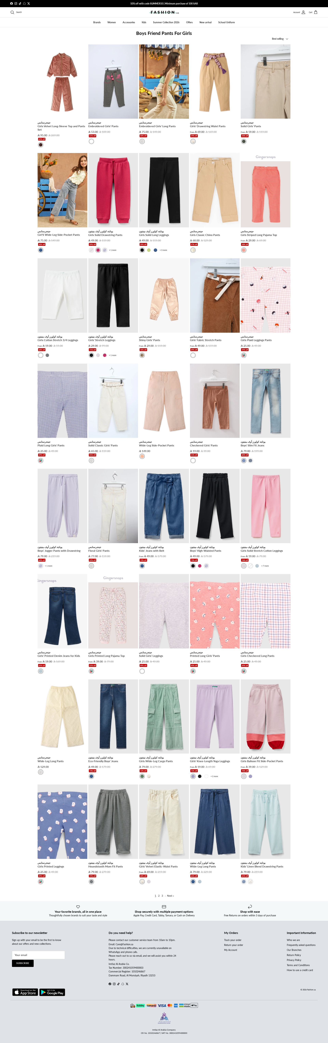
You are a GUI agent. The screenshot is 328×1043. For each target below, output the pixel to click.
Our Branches (294, 949)
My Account (230, 949)
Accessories (129, 22)
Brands (97, 22)
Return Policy (294, 955)
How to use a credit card (300, 970)
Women (111, 22)
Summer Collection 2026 (166, 22)
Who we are (293, 940)
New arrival (205, 22)
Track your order (232, 940)
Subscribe (22, 963)
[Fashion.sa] (164, 12)
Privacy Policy (294, 960)
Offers (189, 22)
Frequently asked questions (301, 945)
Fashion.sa (311, 989)
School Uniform (226, 22)
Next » (170, 895)
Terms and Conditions (298, 965)
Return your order (233, 945)
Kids (144, 22)
